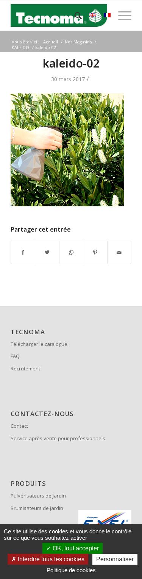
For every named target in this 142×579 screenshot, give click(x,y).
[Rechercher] (74, 15)
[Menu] (121, 15)
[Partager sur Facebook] (23, 252)
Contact (19, 425)
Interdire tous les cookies (50, 559)
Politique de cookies (71, 570)
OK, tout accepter (75, 548)
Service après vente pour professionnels (58, 438)
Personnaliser (115, 559)
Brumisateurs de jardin (37, 508)
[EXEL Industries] (104, 523)
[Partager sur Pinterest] (95, 252)
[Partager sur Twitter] (47, 252)
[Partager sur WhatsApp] (71, 252)
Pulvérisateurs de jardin (38, 495)
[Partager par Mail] (119, 252)
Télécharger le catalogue (39, 344)
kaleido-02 (71, 63)
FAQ (15, 356)
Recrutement (25, 368)
